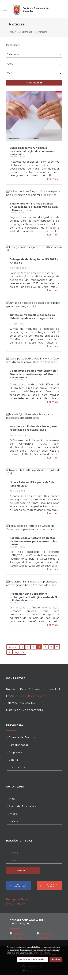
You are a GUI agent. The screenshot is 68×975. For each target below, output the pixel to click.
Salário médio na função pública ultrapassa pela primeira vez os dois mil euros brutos (33, 206)
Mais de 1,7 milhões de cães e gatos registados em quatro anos (33, 428)
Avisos (12, 813)
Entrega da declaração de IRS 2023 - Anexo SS (34, 261)
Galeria (13, 759)
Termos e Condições (41, 953)
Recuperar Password (20, 899)
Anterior (13, 647)
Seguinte (19, 652)
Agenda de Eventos (22, 737)
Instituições (16, 767)
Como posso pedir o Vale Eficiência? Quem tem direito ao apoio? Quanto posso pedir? (34, 373)
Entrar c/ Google (50, 886)
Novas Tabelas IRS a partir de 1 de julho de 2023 (32, 484)
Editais (13, 821)
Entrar (20, 870)
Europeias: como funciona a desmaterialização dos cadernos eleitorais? (31, 150)
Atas (11, 798)
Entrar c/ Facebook (19, 886)
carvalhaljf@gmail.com (30, 696)
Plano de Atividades (22, 806)
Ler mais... (53, 179)
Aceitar (56, 959)
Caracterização (18, 744)
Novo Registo (15, 903)
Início (12, 31)
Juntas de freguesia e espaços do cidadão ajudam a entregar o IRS (32, 316)
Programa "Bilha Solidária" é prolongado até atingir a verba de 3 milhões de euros (33, 596)
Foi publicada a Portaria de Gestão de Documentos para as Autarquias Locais (33, 540)
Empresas (15, 752)
